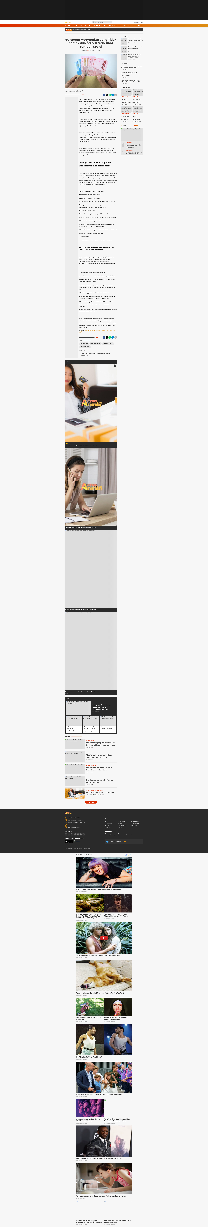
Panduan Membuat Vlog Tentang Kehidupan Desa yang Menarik (135, 40)
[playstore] (77, 841)
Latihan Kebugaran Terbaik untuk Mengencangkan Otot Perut (73, 729)
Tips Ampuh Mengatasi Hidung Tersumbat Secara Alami (99, 756)
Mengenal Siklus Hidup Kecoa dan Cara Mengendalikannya (101, 707)
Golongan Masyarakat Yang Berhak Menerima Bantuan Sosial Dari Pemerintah (96, 343)
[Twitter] (107, 95)
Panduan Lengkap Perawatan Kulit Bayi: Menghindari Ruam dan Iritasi (100, 743)
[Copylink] (115, 95)
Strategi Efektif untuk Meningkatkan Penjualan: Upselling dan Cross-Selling (125, 120)
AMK (125, 841)
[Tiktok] (83, 834)
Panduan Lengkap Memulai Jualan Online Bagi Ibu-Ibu (143, 29)
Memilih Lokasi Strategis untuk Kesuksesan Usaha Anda (80, 609)
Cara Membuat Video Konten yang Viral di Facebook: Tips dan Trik (137, 103)
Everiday (84, 50)
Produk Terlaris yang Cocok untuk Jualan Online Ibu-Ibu (105, 29)
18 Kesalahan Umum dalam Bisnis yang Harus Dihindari (80, 692)
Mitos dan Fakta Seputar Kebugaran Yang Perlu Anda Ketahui (91, 728)
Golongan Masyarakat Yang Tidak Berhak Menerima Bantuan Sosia (108, 343)
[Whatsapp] (72, 834)
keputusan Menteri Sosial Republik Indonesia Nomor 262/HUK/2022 (85, 346)
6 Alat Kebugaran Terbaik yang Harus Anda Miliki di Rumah (107, 728)
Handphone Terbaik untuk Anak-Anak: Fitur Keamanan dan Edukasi (135, 48)
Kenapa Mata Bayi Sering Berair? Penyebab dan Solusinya (100, 768)
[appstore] (69, 843)
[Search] (93, 22)
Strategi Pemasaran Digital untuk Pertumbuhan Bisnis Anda (136, 120)
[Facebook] (104, 95)
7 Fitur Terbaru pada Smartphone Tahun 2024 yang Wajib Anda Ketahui (131, 81)
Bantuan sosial (84, 343)
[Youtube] (80, 834)
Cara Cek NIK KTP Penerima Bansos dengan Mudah (95, 353)
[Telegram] (112, 95)
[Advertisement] (104, 11)
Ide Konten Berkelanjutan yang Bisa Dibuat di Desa (126, 102)
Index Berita (91, 802)
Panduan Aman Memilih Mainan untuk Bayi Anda (99, 781)
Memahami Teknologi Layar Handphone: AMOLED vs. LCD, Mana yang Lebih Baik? (134, 57)
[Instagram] (77, 834)
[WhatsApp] (109, 95)
